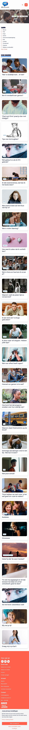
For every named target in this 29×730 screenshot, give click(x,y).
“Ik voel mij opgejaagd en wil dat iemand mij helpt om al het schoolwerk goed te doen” (13, 582)
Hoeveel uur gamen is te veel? (13, 384)
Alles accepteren (14, 723)
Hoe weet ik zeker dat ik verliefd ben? (13, 250)
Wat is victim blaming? (10, 228)
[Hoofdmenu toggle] (26, 4)
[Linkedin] (6, 703)
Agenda (2, 681)
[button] (22, 5)
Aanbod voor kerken (5, 669)
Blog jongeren (4, 683)
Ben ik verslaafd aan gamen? (12, 95)
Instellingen (14, 728)
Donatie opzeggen (5, 675)
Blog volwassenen (5, 686)
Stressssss (6, 538)
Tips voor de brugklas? (10, 139)
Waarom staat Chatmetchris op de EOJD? (14, 429)
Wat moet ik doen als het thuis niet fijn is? (13, 207)
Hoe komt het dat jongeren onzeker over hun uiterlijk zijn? (13, 406)
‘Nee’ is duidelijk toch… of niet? (13, 75)
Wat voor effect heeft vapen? (12, 363)
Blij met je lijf (6, 625)
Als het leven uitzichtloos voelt (13, 605)
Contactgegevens (5, 695)
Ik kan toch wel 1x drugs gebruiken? (11, 319)
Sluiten (11, 719)
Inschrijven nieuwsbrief (6, 689)
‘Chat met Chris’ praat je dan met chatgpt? (14, 117)
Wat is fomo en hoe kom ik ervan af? (14, 273)
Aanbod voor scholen (6, 667)
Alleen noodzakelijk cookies (14, 726)
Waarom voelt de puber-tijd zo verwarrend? (13, 296)
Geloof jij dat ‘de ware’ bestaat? (13, 559)
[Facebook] (4, 703)
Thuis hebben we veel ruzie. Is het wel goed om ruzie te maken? (14, 495)
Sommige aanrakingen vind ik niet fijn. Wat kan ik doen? (14, 452)
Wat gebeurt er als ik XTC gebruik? (11, 161)
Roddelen (5, 517)
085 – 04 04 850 (4, 700)
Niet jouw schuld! (8, 474)
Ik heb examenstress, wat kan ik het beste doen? (13, 184)
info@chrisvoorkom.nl (6, 697)
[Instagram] (2, 703)
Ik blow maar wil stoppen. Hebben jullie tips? (14, 342)
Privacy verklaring (6, 719)
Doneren (3, 672)
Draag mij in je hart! (9, 646)
